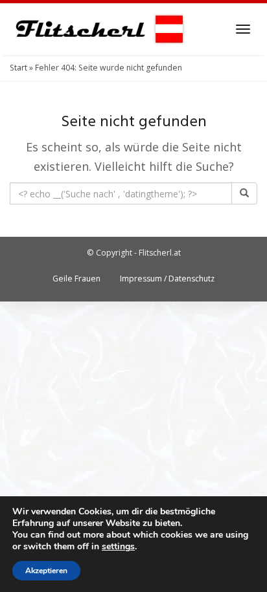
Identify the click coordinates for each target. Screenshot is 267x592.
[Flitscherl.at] (97, 29)
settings (118, 547)
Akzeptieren (46, 570)
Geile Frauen (76, 278)
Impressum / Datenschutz (167, 278)
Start (18, 67)
